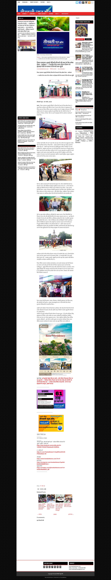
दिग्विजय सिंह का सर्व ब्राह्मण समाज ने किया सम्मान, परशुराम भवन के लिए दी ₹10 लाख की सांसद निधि (87, 44)
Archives (88, 39)
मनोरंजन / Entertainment (87, 139)
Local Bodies (90, 134)
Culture (77, 133)
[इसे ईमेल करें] (40, 489)
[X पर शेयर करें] (44, 489)
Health (49, 2)
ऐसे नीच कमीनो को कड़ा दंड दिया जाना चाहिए (83, 122)
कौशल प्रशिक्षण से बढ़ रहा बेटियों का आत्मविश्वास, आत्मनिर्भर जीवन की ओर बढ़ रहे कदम (26, 132)
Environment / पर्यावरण (80, 134)
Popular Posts (80, 39)
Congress (80, 131)
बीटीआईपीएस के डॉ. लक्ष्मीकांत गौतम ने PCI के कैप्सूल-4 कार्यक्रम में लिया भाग (87, 93)
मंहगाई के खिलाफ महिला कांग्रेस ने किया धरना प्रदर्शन (67, 505)
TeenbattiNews (63, 577)
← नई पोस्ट (39, 514)
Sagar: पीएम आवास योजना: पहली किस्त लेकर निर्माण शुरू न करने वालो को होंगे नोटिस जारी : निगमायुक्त (59, 507)
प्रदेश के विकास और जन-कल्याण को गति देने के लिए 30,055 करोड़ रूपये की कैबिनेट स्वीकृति (26, 121)
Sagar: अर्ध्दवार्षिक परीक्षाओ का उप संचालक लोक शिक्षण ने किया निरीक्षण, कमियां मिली (42, 506)
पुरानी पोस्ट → (71, 514)
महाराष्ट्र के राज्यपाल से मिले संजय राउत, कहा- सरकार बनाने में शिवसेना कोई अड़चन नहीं (26, 163)
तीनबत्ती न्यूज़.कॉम (59, 573)
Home (19, 2)
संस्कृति (87, 141)
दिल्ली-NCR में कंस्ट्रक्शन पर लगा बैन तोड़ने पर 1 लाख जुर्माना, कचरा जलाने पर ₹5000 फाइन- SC (26, 168)
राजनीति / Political (80, 141)
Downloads (25, 2)
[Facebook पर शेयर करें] (45, 489)
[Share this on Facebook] (40, 486)
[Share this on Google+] (44, 486)
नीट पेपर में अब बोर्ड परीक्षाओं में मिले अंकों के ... (83, 119)
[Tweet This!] (42, 486)
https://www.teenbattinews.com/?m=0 (48, 458)
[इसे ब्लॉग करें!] (42, 489)
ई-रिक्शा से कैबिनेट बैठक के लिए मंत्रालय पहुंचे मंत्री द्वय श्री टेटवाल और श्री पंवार (26, 136)
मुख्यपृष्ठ (55, 514)
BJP (76, 131)
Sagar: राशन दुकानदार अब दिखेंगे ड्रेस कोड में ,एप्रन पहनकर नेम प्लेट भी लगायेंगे (50, 506)
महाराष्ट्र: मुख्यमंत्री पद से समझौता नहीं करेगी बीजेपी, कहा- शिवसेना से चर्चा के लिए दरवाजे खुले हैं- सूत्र (27, 159)
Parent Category (34, 2)
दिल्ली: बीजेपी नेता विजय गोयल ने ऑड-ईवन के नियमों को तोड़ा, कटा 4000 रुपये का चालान (26, 148)
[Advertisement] (27, 55)
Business (25, 14)
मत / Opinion (78, 139)
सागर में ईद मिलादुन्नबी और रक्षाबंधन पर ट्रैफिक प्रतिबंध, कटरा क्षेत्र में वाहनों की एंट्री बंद (87, 69)
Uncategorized (65, 14)
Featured (43, 2)
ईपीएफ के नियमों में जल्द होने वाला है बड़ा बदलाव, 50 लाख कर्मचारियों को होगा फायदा (26, 153)
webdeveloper (50, 577)
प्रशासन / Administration (86, 138)
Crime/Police (88, 131)
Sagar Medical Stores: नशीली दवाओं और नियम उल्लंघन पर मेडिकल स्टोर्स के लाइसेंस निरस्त (87, 56)
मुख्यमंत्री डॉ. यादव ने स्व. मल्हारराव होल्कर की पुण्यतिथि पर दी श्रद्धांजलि (26, 140)
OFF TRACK (78, 136)
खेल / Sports (85, 136)
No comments (61, 69)
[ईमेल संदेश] (38, 489)
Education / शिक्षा (86, 133)
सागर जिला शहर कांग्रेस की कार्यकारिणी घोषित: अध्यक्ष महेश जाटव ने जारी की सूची (87, 81)
